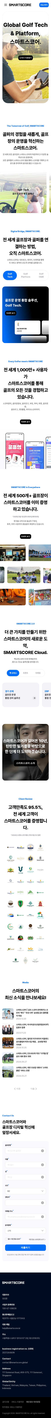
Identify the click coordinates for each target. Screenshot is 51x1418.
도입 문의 (44, 5)
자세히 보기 (10, 313)
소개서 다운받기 (25, 58)
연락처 (7, 1197)
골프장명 (8, 1145)
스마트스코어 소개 (25, 763)
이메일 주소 (9, 1211)
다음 (33, 1089)
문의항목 (8, 1225)
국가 (6, 1186)
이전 (18, 1089)
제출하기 (25, 1247)
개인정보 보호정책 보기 (36, 1240)
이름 (6, 1159)
